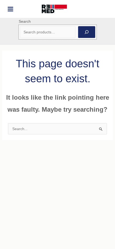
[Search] (86, 32)
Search (25, 21)
